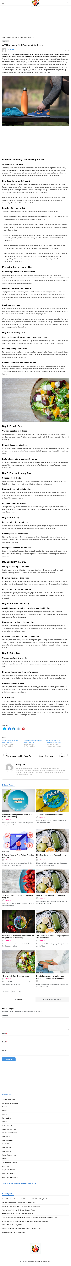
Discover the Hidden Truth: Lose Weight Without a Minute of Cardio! (22, 1228)
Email (4, 1042)
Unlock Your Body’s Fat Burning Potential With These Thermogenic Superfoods (25, 1221)
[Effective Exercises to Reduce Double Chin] (52, 840)
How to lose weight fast (9, 1129)
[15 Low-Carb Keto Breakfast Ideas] (18, 961)
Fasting (4, 1114)
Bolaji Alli (10, 49)
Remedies (5, 1159)
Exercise (4, 1110)
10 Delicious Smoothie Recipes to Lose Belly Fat (17, 896)
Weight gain (5, 1166)
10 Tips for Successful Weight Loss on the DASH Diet (17, 1214)
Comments (20, 999)
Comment (6, 1016)
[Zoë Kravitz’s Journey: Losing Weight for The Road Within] (52, 921)
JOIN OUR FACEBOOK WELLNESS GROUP (19, 1183)
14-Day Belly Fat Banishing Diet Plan (13, 1225)
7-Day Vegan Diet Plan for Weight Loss (13, 1232)
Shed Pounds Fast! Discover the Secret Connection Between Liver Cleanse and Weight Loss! (29, 1217)
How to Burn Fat (7, 1125)
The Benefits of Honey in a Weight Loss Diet (10, 741)
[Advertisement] (35, 21)
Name (4, 1034)
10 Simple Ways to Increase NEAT (49, 814)
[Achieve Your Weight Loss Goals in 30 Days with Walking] (18, 800)
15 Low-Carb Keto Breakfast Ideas (15, 976)
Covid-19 (4, 1107)
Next (13, 991)
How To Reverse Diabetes (9, 1133)
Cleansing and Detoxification (10, 1103)
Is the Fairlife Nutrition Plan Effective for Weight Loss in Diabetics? (18, 936)
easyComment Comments (53, 999)
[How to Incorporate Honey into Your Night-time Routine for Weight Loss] (52, 961)
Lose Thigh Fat (6, 1151)
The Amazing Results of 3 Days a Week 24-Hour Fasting (18, 1203)
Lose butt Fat (6, 1144)
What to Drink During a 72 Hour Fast (50, 895)
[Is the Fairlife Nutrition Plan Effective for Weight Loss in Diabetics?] (18, 921)
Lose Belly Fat (6, 1136)
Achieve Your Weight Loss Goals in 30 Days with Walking (17, 815)
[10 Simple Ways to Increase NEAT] (52, 800)
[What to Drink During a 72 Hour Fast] (52, 881)
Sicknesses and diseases (9, 1162)
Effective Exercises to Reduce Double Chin (51, 856)
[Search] (67, 2)
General (6, 41)
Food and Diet (6, 1118)
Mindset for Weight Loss (9, 1155)
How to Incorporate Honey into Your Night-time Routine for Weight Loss (50, 977)
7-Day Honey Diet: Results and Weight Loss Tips (33, 741)
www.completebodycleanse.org (40, 1261)
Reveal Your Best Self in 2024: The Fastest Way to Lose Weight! (21, 1206)
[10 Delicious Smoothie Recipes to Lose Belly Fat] (18, 881)
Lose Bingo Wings (7, 1140)
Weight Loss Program (8, 1170)
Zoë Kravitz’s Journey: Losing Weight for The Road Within (52, 936)
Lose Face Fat (6, 1147)
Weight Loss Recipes (8, 1173)
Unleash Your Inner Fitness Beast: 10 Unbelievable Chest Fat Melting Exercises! (25, 1199)
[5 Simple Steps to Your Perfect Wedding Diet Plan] (18, 840)
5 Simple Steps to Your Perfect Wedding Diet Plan (18, 856)
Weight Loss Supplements (9, 1177)
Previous (7, 991)
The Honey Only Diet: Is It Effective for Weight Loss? (53, 741)
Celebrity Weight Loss (8, 1099)
